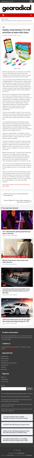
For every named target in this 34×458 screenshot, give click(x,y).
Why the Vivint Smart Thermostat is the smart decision (15, 396)
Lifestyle (5, 256)
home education (19, 184)
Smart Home (16, 256)
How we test (4, 360)
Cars (4, 285)
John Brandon (13, 294)
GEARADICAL (20, 453)
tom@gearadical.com (11, 348)
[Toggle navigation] (3, 15)
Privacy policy (4, 356)
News (10, 256)
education (11, 184)
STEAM (7, 186)
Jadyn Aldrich (13, 264)
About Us (3, 377)
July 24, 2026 (5, 294)
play (3, 186)
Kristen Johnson (17, 35)
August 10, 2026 (6, 235)
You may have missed (10, 208)
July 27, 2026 (5, 264)
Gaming (5, 227)
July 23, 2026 (5, 323)
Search (3, 385)
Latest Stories (5, 365)
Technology (24, 256)
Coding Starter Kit (7, 81)
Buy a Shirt (4, 369)
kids (24, 184)
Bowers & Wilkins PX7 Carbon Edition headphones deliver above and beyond (17, 201)
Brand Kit (3, 367)
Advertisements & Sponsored (9, 363)
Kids (3, 27)
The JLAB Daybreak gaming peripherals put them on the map (17, 393)
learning (28, 184)
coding (7, 184)
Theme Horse (10, 455)
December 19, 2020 (7, 35)
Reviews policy (5, 358)
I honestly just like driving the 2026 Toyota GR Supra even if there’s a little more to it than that (16, 291)
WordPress (29, 455)
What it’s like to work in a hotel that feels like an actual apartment (16, 194)
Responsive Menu (31, 1)
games (6, 77)
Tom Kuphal (14, 235)
